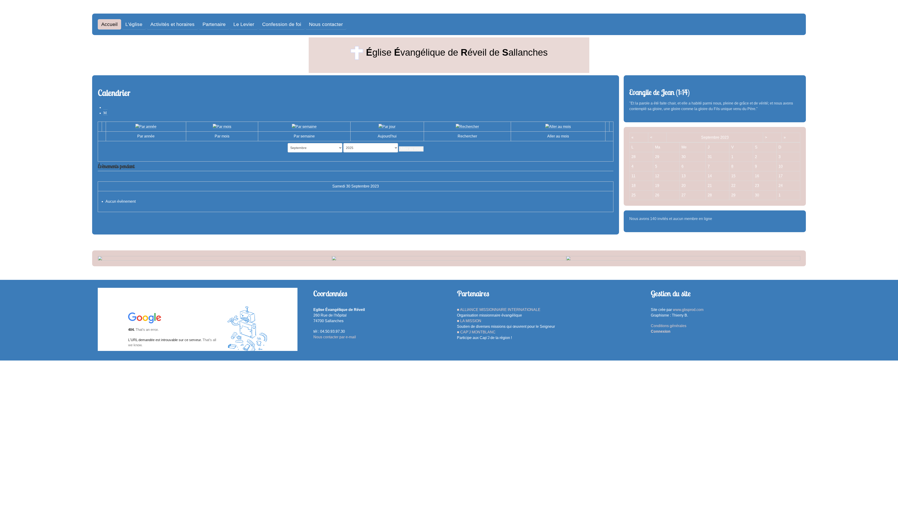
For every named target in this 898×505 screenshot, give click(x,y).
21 (710, 186)
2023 (724, 137)
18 (633, 186)
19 (657, 186)
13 (683, 176)
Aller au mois (411, 149)
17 (781, 176)
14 (710, 176)
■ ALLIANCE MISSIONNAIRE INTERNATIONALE (498, 310)
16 (757, 176)
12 (657, 176)
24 (781, 186)
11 (633, 176)
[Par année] (145, 126)
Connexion (660, 331)
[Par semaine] (304, 126)
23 (757, 186)
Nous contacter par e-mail (334, 337)
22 (733, 186)
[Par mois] (222, 126)
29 (733, 195)
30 (757, 195)
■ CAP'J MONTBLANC (476, 332)
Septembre (710, 137)
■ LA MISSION (469, 321)
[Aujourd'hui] (387, 126)
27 (683, 195)
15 (733, 176)
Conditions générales (668, 326)
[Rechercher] (467, 126)
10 (781, 166)
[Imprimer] (105, 107)
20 (683, 186)
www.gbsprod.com (688, 310)
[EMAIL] (105, 113)
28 (710, 195)
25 (633, 195)
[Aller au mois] (558, 126)
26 (657, 195)
